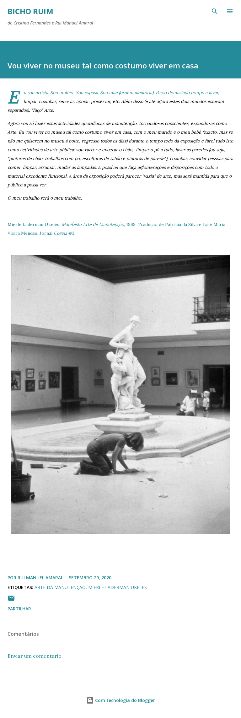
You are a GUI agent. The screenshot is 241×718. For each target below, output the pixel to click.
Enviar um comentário (35, 656)
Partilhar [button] (19, 609)
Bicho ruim (30, 11)
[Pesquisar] (214, 11)
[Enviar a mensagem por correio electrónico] (11, 600)
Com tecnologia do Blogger (124, 700)
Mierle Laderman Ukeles (117, 587)
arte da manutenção (60, 587)
